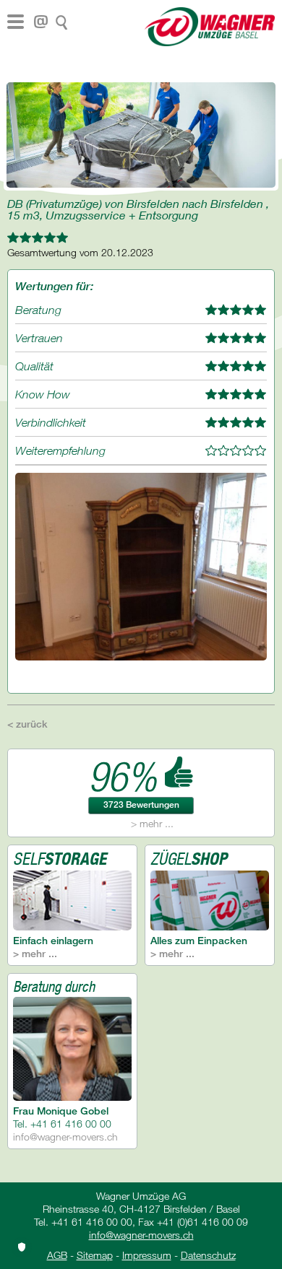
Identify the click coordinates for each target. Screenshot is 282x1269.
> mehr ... (152, 823)
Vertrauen (39, 337)
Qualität (34, 365)
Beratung (38, 309)
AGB (57, 1255)
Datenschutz (208, 1255)
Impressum (146, 1255)
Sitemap (95, 1255)
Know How (42, 394)
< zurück (27, 724)
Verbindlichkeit (50, 422)
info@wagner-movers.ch (65, 1136)
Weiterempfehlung (60, 450)
